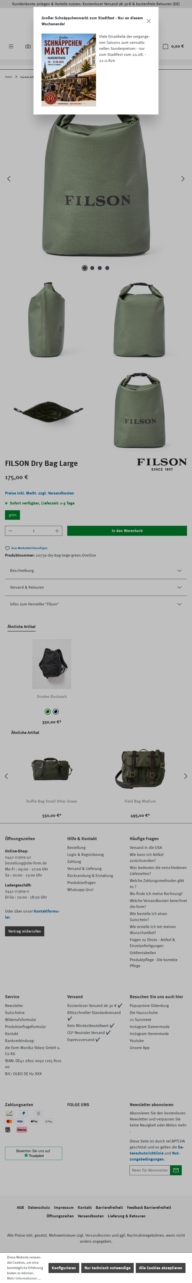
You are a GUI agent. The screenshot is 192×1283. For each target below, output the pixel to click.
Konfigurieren (64, 1268)
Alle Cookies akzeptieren (160, 1268)
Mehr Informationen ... (24, 1278)
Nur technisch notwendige (107, 1268)
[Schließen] (148, 21)
